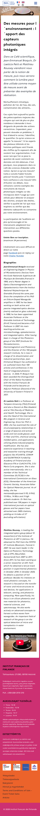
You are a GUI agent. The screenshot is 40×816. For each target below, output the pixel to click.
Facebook (13, 252)
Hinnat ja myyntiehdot (13, 786)
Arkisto (7, 19)
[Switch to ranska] (18, 2)
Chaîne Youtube (16, 255)
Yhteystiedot (9, 775)
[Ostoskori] (18, 5)
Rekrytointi (8, 783)
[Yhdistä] (23, 5)
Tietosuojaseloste (11, 779)
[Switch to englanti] (23, 2)
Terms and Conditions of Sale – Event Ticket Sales (17, 792)
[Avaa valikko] (35, 3)
